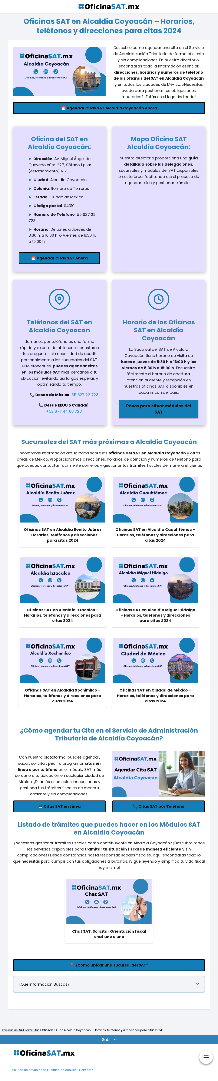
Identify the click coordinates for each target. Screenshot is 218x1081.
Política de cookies (62, 1070)
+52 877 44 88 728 (64, 411)
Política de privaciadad (29, 1070)
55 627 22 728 (84, 394)
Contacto (86, 1070)
